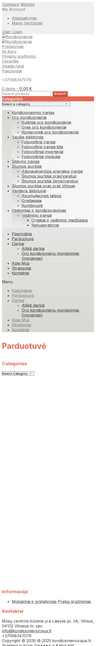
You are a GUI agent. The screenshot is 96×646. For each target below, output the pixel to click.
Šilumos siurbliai (27, 166)
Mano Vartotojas (27, 23)
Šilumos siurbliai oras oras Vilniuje (43, 185)
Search (60, 94)
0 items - (17, 88)
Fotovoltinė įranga (38, 141)
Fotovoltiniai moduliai (41, 156)
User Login (12, 31)
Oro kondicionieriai (29, 117)
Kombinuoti (32, 205)
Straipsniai (21, 268)
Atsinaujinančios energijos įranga (52, 171)
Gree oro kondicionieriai (44, 127)
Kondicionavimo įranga (33, 112)
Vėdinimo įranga (37, 215)
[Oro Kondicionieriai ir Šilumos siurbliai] (17, 36)
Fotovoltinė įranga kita (42, 146)
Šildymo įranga (25, 161)
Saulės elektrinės (28, 137)
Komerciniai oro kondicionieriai (50, 132)
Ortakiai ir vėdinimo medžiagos (60, 220)
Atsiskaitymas (24, 18)
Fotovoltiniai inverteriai (42, 151)
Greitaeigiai (32, 200)
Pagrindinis (22, 233)
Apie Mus (21, 263)
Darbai (18, 243)
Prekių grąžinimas (74, 601)
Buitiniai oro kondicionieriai (46, 122)
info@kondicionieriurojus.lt (26, 630)
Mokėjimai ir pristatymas (34, 601)
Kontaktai (20, 273)
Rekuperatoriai (45, 225)
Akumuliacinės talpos (41, 195)
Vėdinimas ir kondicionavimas (39, 210)
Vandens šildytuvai (29, 190)
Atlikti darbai (33, 248)
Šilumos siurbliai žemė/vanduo (50, 181)
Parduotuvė (23, 238)
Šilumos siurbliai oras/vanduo (49, 176)
